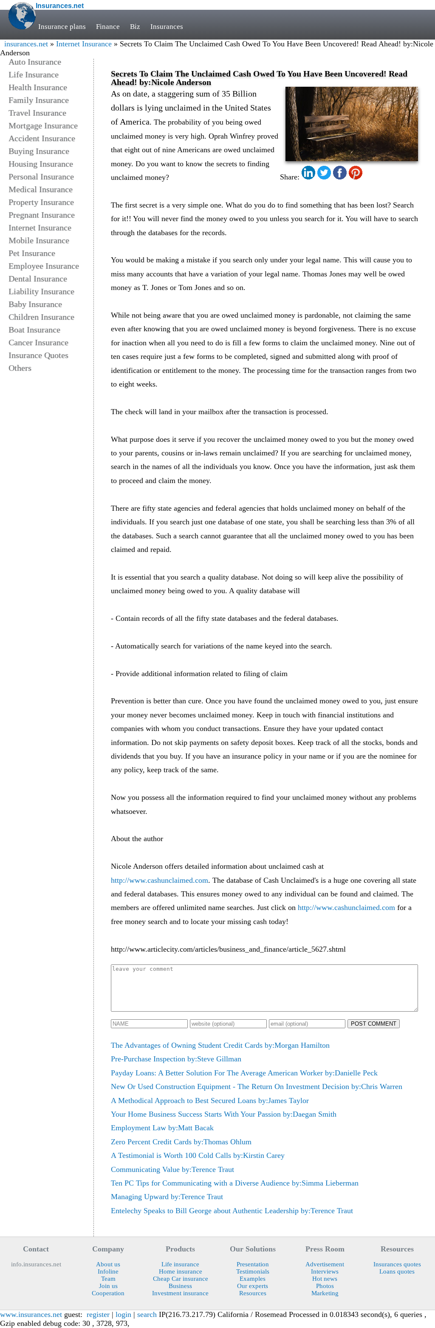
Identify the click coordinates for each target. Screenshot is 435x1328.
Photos (325, 1286)
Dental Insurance (37, 278)
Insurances (166, 27)
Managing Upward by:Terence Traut (167, 1196)
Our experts (252, 1286)
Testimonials (252, 1271)
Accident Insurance (41, 138)
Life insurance (180, 1264)
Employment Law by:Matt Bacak (162, 1127)
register (98, 1314)
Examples (253, 1278)
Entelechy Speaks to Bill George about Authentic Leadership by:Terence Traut (232, 1210)
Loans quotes (397, 1271)
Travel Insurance (37, 112)
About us (108, 1264)
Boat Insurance (34, 329)
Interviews (325, 1271)
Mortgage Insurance (43, 125)
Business (180, 1286)
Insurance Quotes (38, 355)
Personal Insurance (41, 176)
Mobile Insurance (38, 240)
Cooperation (108, 1293)
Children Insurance (41, 316)
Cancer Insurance (38, 342)
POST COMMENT (373, 1024)
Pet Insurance (31, 253)
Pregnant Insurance (41, 214)
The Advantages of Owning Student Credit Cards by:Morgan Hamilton (220, 1045)
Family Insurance (38, 100)
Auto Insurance (34, 61)
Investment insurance (180, 1293)
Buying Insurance (38, 151)
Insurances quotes (397, 1264)
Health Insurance (37, 87)
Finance (108, 27)
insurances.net (26, 44)
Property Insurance (41, 202)
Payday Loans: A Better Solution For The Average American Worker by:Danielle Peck (244, 1073)
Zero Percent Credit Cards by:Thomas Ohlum (181, 1141)
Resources (252, 1293)
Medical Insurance (40, 189)
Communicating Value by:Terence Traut (172, 1169)
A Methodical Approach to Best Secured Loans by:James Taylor (210, 1100)
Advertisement (324, 1264)
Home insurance (180, 1271)
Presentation (253, 1264)
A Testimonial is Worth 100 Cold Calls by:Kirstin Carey (198, 1155)
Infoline (108, 1271)
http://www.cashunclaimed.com (159, 880)
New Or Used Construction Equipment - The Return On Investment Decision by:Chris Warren (256, 1086)
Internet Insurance (84, 44)
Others (19, 368)
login (123, 1314)
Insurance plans (62, 27)
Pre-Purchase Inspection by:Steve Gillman (176, 1059)
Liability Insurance (41, 291)
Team (108, 1278)
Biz (135, 27)
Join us (108, 1286)
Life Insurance (33, 74)
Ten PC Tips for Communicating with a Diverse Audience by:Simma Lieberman (235, 1183)
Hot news (324, 1278)
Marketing (325, 1293)
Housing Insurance (40, 163)
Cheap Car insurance (180, 1278)
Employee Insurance (43, 265)
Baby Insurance (35, 304)
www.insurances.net (31, 1314)
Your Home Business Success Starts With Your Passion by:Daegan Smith (223, 1114)
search (147, 1314)
